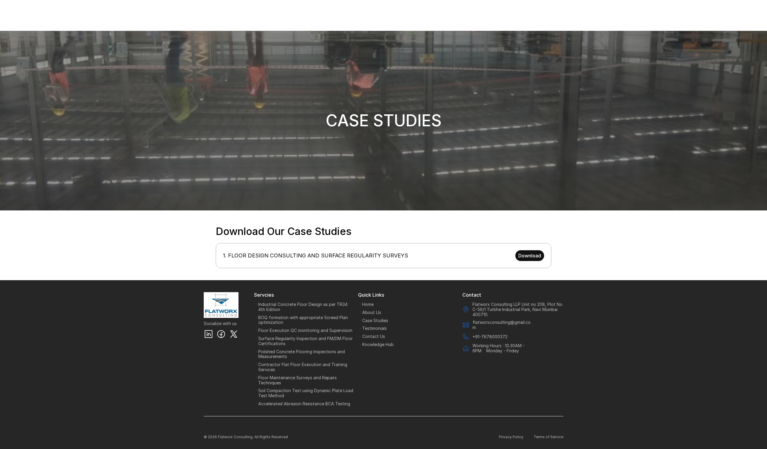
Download (529, 256)
